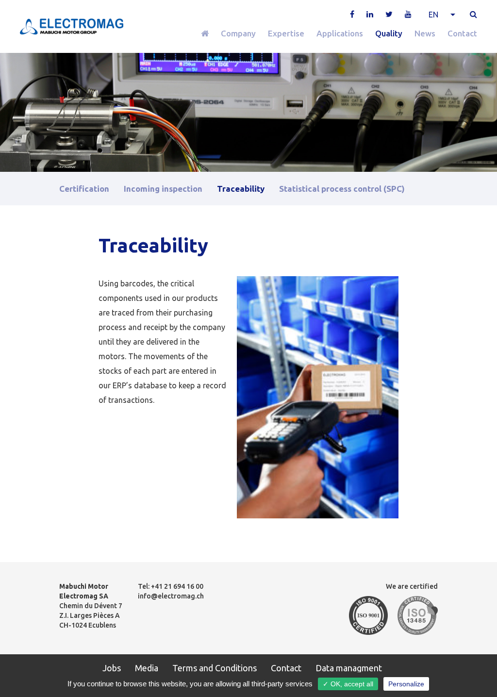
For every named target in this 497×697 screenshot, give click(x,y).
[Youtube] (408, 14)
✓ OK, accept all (348, 684)
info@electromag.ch (171, 596)
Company (238, 33)
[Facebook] (352, 14)
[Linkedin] (369, 14)
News (424, 33)
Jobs (111, 668)
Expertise (286, 33)
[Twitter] (389, 14)
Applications (339, 33)
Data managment (348, 668)
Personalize (406, 684)
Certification (84, 188)
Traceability (241, 188)
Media (146, 668)
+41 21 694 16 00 (177, 586)
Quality (388, 33)
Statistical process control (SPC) (342, 188)
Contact (462, 33)
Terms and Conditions (214, 668)
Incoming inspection (163, 188)
